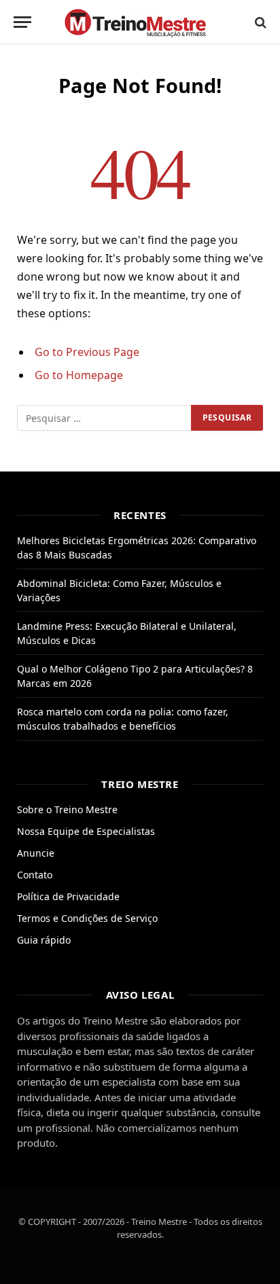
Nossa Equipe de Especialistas (86, 831)
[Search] (259, 22)
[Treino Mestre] (140, 22)
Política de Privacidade (68, 896)
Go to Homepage (79, 375)
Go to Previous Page (87, 351)
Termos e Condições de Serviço (87, 918)
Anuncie (35, 852)
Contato (34, 874)
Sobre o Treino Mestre (67, 809)
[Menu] (22, 22)
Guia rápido (44, 939)
